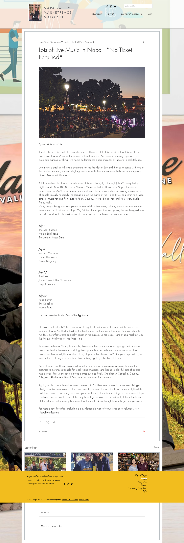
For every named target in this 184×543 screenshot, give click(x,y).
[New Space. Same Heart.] (138, 464)
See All (157, 447)
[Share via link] (54, 422)
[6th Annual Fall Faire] (45, 464)
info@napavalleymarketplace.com (40, 483)
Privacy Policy (84, 500)
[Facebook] (107, 6)
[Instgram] (110, 6)
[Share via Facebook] (40, 422)
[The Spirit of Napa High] (92, 464)
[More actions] (143, 42)
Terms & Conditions (70, 500)
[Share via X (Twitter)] (47, 422)
